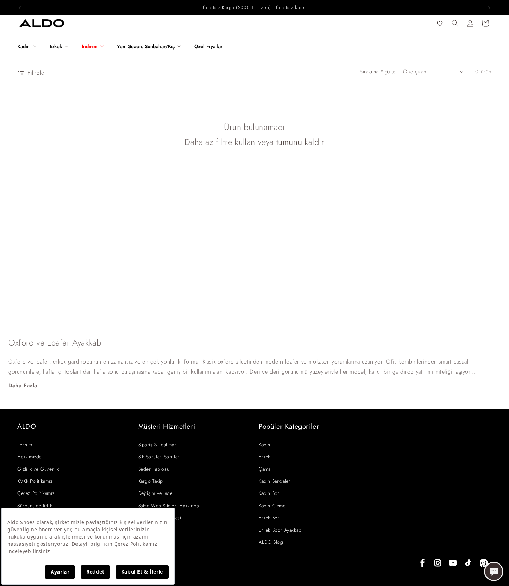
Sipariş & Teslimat (157, 444)
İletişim (24, 444)
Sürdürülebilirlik (34, 505)
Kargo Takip (150, 481)
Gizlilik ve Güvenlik (38, 468)
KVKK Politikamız (35, 481)
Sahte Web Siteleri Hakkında (168, 505)
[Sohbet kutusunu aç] (493, 571)
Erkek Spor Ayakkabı (281, 529)
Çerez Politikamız (35, 493)
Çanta (265, 468)
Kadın (264, 444)
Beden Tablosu (154, 468)
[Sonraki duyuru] (489, 7)
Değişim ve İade (155, 493)
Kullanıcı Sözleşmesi (159, 517)
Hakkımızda (29, 456)
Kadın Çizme (272, 505)
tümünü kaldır (300, 142)
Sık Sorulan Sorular (158, 456)
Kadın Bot (269, 493)
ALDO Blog (271, 542)
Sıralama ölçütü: (378, 72)
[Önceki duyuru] (19, 7)
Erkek (264, 456)
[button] (29, 46)
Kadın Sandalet (274, 481)
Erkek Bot (269, 517)
